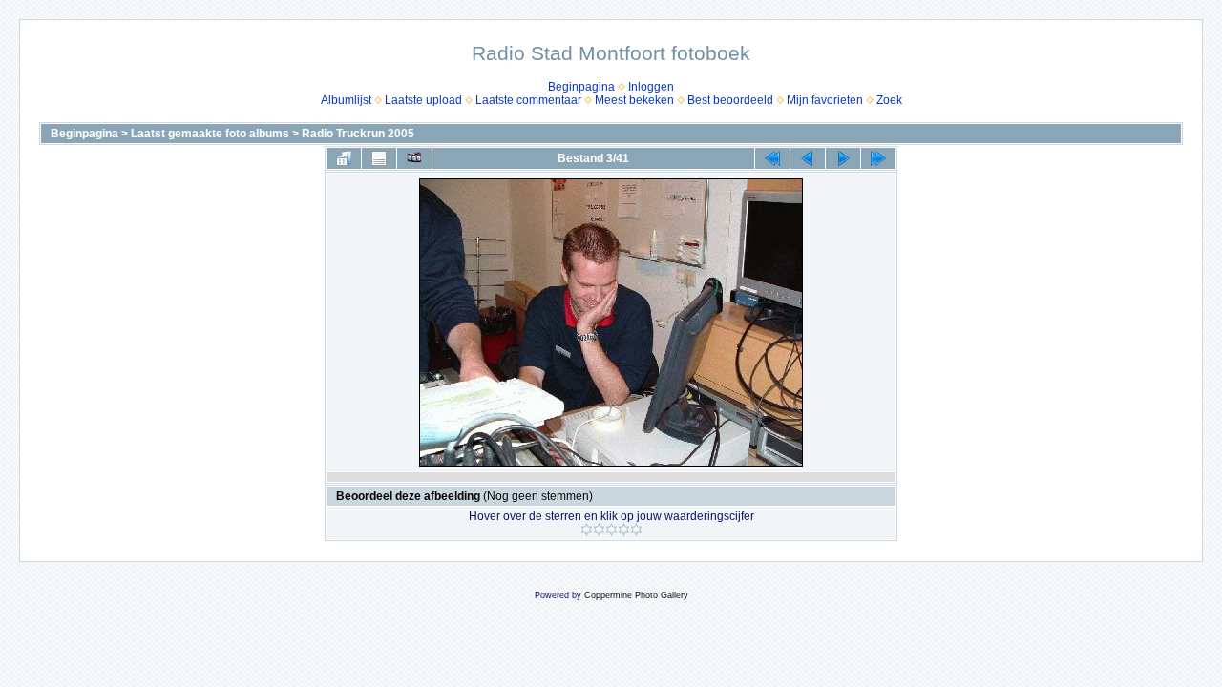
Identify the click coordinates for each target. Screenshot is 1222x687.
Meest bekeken (634, 100)
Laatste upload (423, 100)
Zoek (889, 100)
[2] (599, 529)
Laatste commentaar (528, 100)
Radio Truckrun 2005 (358, 133)
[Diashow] (414, 158)
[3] (611, 529)
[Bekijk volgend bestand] (843, 158)
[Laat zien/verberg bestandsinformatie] (379, 158)
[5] (636, 529)
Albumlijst (346, 100)
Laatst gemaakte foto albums (210, 133)
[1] (586, 529)
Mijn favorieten (825, 100)
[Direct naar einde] (878, 158)
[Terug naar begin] (772, 158)
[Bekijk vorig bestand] (807, 158)
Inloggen (651, 87)
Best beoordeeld (730, 100)
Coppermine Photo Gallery (636, 595)
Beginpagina (581, 87)
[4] (624, 529)
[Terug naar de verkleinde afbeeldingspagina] (344, 158)
